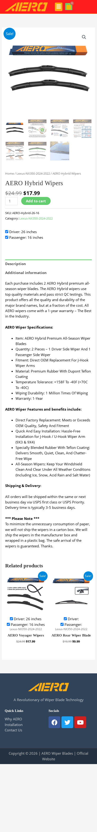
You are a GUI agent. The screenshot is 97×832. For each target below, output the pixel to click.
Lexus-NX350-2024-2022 (33, 173)
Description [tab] (15, 263)
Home (9, 173)
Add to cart (36, 201)
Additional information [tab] (26, 272)
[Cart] (68, 6)
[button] (59, 7)
